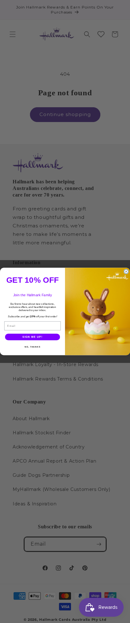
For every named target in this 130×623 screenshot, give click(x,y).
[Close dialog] (126, 272)
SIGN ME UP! (32, 337)
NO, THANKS (32, 347)
